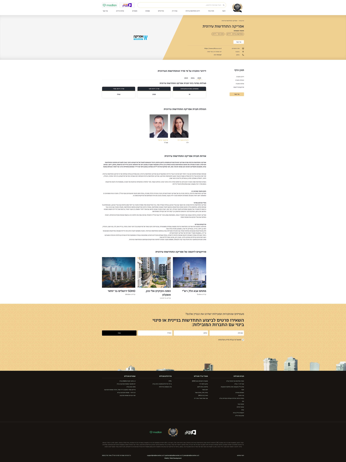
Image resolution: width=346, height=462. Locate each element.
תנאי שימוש (240, 455)
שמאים (147, 11)
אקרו (242, 389)
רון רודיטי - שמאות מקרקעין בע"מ (126, 392)
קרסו (242, 410)
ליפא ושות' (205, 389)
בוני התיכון (241, 395)
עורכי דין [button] (174, 11)
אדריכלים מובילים (165, 376)
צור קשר (105, 11)
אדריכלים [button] (161, 11)
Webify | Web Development (173, 458)
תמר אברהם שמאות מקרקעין (128, 395)
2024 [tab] (193, 78)
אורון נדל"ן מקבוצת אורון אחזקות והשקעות (232, 387)
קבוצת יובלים (240, 407)
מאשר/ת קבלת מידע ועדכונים (229, 340)
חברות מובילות (239, 376)
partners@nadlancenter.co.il (173, 455)
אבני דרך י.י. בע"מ (239, 384)
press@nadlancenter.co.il (191, 455)
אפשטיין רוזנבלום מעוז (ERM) (200, 381)
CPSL (170, 381)
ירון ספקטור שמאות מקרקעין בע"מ (126, 384)
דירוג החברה (240, 77)
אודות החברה (240, 84)
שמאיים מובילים (130, 376)
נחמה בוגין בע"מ (131, 387)
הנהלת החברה (239, 80)
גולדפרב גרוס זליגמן (202, 387)
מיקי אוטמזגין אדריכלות (165, 387)
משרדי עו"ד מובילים (201, 376)
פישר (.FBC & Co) (203, 395)
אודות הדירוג (120, 11)
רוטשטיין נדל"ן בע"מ (238, 413)
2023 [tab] (186, 78)
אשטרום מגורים (240, 392)
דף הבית (241, 21)
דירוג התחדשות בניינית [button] (193, 11)
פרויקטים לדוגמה (238, 87)
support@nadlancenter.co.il (155, 455)
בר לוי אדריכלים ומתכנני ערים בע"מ (162, 384)
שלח (119, 333)
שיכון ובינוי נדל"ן (239, 415)
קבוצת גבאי (241, 404)
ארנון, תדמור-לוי (203, 384)
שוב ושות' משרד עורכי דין (201, 398)
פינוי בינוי (211, 11)
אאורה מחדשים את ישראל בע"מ (235, 381)
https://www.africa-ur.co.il (212, 48)
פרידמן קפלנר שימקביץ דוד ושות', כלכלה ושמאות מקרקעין (120, 389)
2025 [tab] (199, 78)
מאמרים (134, 11)
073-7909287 (217, 55)
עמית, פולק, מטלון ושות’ (201, 392)
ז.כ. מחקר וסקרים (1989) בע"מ (128, 381)
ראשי (223, 11)
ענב (243, 401)
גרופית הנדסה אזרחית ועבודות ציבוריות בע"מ (231, 398)
